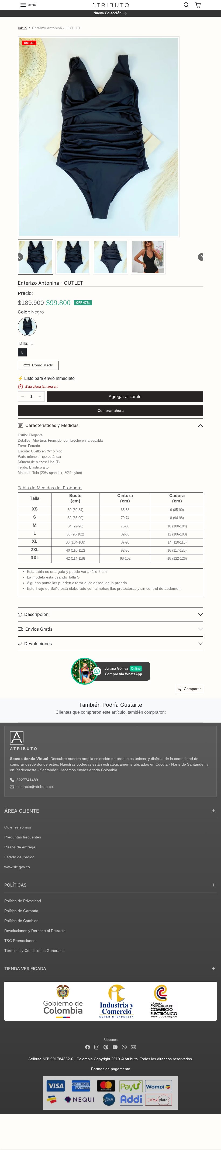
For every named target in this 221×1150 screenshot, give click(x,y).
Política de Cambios (21, 921)
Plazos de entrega (19, 847)
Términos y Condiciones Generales (34, 950)
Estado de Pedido (19, 857)
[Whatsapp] (124, 1047)
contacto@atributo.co (34, 786)
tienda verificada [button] (25, 968)
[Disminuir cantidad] (22, 396)
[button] (28, 5)
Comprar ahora (111, 410)
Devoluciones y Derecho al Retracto (34, 930)
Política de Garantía (21, 911)
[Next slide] (201, 257)
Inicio (22, 28)
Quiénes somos (17, 827)
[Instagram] (96, 1047)
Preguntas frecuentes (22, 837)
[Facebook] (87, 1047)
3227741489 (27, 780)
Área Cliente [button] (21, 811)
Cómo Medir (42, 365)
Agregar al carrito (125, 396)
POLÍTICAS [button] (15, 885)
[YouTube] (115, 1047)
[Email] (133, 1047)
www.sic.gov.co (17, 867)
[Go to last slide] (19, 257)
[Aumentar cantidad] (40, 396)
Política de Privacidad (22, 901)
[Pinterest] (105, 1047)
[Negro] (27, 326)
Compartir (192, 689)
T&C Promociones (19, 940)
